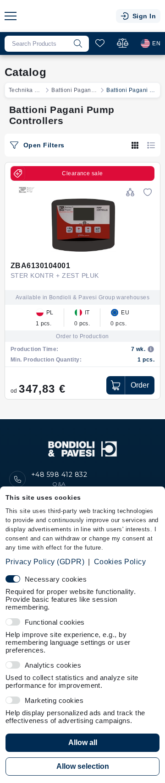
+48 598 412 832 (59, 474)
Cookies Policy (120, 562)
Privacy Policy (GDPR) (45, 562)
